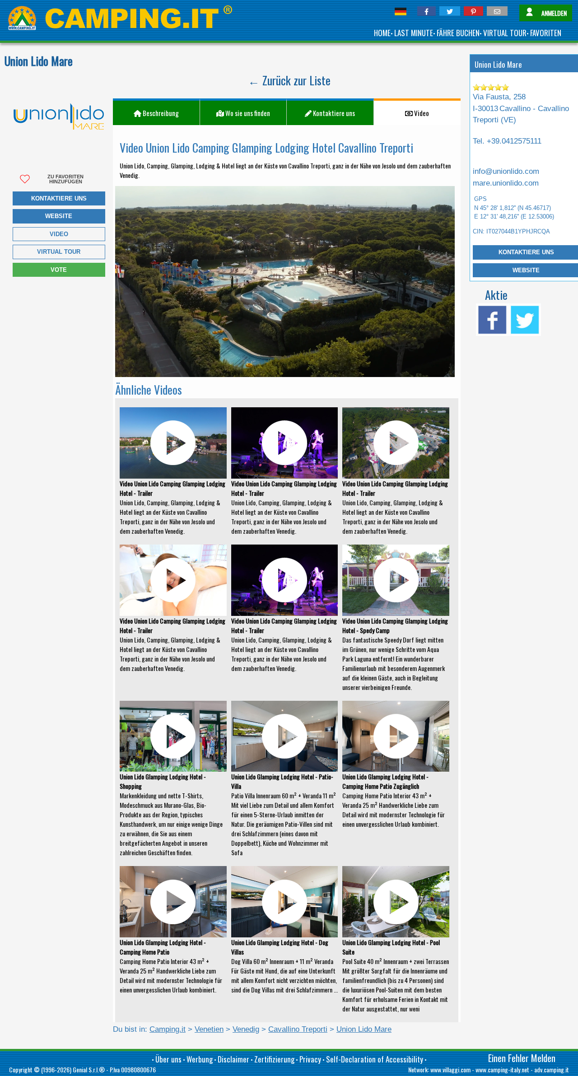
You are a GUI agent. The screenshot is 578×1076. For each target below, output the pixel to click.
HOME (382, 32)
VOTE (59, 269)
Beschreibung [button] (160, 113)
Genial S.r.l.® (89, 1069)
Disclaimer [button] (233, 1059)
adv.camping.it (551, 1069)
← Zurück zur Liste (289, 80)
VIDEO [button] (59, 234)
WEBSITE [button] (58, 216)
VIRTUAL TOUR (505, 32)
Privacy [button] (310, 1059)
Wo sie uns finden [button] (247, 113)
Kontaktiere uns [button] (59, 198)
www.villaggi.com (450, 1069)
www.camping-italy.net (502, 1069)
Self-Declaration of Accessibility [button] (374, 1059)
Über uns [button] (168, 1059)
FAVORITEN (545, 32)
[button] (426, 11)
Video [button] (421, 113)
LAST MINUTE (413, 32)
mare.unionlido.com (506, 183)
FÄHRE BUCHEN (458, 32)
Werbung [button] (199, 1059)
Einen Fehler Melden (521, 1058)
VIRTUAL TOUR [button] (58, 251)
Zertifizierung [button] (274, 1059)
